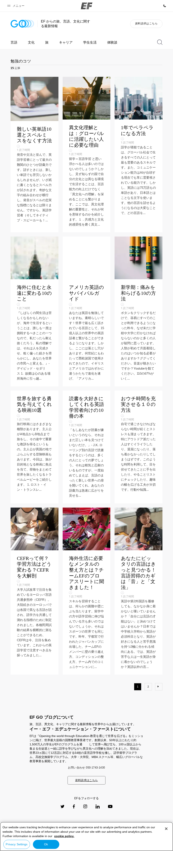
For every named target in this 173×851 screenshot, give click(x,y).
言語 (14, 42)
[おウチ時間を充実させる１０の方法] (138, 447)
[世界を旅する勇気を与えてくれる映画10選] (34, 447)
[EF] (86, 6)
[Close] (166, 828)
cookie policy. (64, 836)
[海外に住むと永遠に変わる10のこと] (34, 311)
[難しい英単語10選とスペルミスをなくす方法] (34, 154)
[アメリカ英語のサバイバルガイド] (87, 311)
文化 (31, 42)
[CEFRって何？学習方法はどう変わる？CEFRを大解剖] (34, 591)
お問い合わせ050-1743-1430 (86, 767)
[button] (16, 6)
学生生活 (90, 42)
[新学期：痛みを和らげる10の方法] (138, 311)
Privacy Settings (16, 844)
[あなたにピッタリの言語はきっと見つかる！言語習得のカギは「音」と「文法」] (138, 591)
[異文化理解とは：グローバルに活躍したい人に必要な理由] (87, 154)
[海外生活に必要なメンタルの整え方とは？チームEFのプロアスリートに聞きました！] (87, 591)
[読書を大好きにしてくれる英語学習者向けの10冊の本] (87, 447)
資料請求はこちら (146, 23)
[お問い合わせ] (164, 6)
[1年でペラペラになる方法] (138, 154)
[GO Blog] (22, 23)
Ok (46, 844)
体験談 (112, 42)
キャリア (66, 42)
